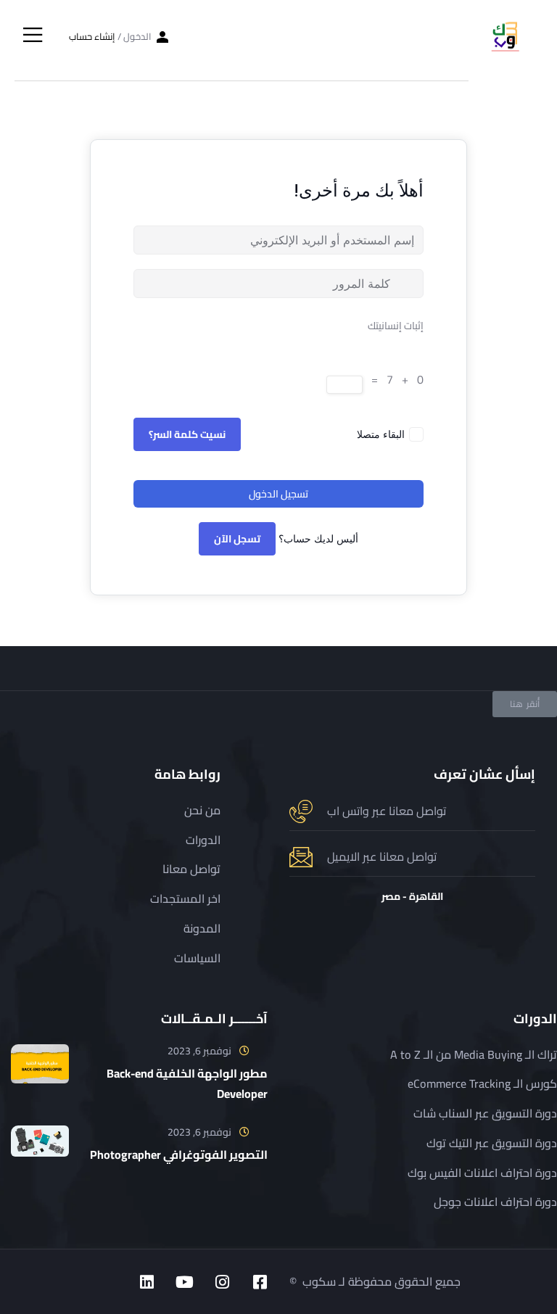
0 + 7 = (395, 379)
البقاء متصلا (381, 434)
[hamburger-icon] (33, 36)
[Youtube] (184, 1282)
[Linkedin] (146, 1282)
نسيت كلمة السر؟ (187, 434)
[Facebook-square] (260, 1282)
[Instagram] (222, 1282)
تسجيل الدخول (278, 493)
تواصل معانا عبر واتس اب (386, 811)
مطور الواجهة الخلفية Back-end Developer (187, 1083)
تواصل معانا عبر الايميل (382, 856)
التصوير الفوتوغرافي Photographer (179, 1154)
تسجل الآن (237, 538)
